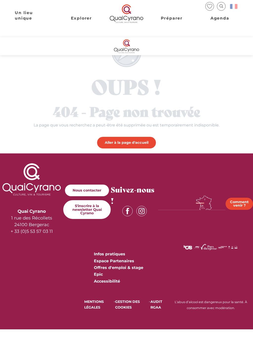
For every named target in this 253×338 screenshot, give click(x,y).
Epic (98, 274)
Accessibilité (107, 281)
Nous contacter (87, 190)
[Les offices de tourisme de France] (229, 246)
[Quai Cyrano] (126, 13)
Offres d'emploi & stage (118, 267)
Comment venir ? (239, 204)
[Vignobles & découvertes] (232, 246)
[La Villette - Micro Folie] (235, 246)
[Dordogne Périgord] (222, 246)
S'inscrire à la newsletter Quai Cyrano (87, 209)
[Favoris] (210, 6)
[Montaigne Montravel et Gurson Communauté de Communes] (196, 246)
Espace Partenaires (114, 261)
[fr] (234, 6)
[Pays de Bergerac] (209, 246)
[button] (221, 6)
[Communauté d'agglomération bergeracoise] (188, 246)
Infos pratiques (109, 254)
